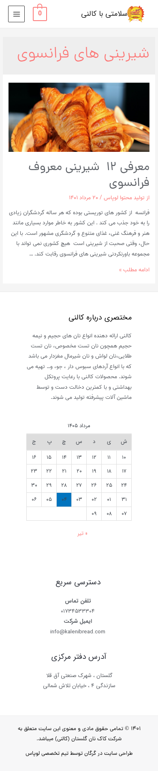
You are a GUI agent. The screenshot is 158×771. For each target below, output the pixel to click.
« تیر (82, 533)
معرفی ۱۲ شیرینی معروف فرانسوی (88, 176)
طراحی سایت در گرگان (108, 754)
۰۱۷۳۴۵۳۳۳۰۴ (78, 611)
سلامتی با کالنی (104, 14)
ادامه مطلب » (134, 269)
